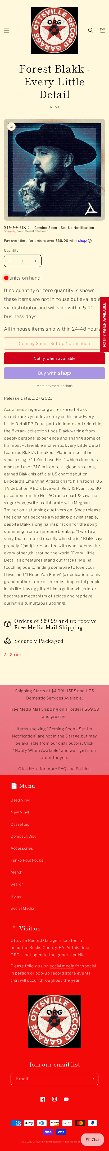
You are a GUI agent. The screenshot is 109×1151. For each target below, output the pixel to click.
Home (16, 896)
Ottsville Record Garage (47, 1141)
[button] (6, 30)
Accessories (22, 848)
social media (62, 966)
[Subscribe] (92, 1079)
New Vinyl (20, 812)
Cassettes (20, 824)
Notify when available (55, 358)
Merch (16, 872)
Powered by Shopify (75, 1141)
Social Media (22, 908)
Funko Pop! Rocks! (27, 860)
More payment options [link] (55, 386)
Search (17, 884)
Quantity (11, 250)
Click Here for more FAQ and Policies (54, 768)
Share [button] (15, 654)
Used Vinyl (20, 800)
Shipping (10, 231)
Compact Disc (24, 836)
